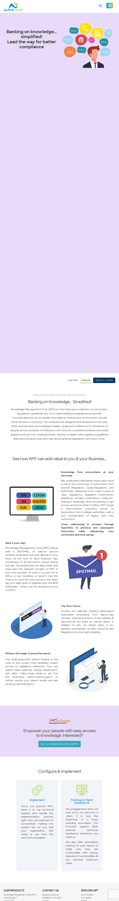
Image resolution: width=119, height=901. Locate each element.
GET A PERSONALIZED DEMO (60, 744)
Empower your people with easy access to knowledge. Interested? (59, 733)
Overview (73, 380)
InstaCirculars (10, 897)
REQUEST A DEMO (104, 380)
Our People (86, 897)
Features (85, 380)
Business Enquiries (50, 895)
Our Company (87, 895)
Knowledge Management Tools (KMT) (20, 895)
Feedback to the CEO (51, 897)
